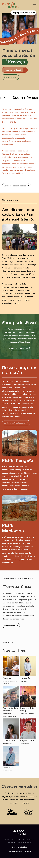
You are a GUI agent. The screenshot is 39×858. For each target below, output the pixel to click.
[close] (35, 5)
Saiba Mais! (10, 77)
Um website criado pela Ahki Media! (19, 852)
